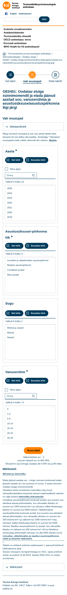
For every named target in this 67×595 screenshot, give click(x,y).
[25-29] (30, 438)
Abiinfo (53, 140)
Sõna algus (15, 169)
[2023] (30, 198)
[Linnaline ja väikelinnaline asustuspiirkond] (30, 260)
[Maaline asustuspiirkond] (30, 265)
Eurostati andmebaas (15, 43)
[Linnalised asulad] (30, 270)
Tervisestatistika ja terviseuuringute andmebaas (29, 54)
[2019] (30, 217)
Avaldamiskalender (14, 32)
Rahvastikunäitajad (11, 57)
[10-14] (30, 423)
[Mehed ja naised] (30, 327)
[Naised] (30, 337)
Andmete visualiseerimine (18, 29)
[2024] (30, 193)
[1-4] (30, 414)
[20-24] (30, 433)
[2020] (30, 212)
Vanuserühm (15, 372)
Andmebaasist (25, 14)
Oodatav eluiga (29, 57)
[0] (30, 409)
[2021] (30, 207)
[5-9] (30, 418)
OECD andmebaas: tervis (17, 39)
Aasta (9, 151)
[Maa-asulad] (30, 274)
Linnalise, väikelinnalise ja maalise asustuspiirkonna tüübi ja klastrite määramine (31, 537)
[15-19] (30, 428)
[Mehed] (30, 332)
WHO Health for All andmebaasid (21, 46)
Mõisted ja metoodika (14, 474)
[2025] (30, 188)
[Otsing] (33, 175)
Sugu (9, 303)
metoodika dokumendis (31, 496)
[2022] (30, 202)
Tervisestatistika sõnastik (17, 36)
